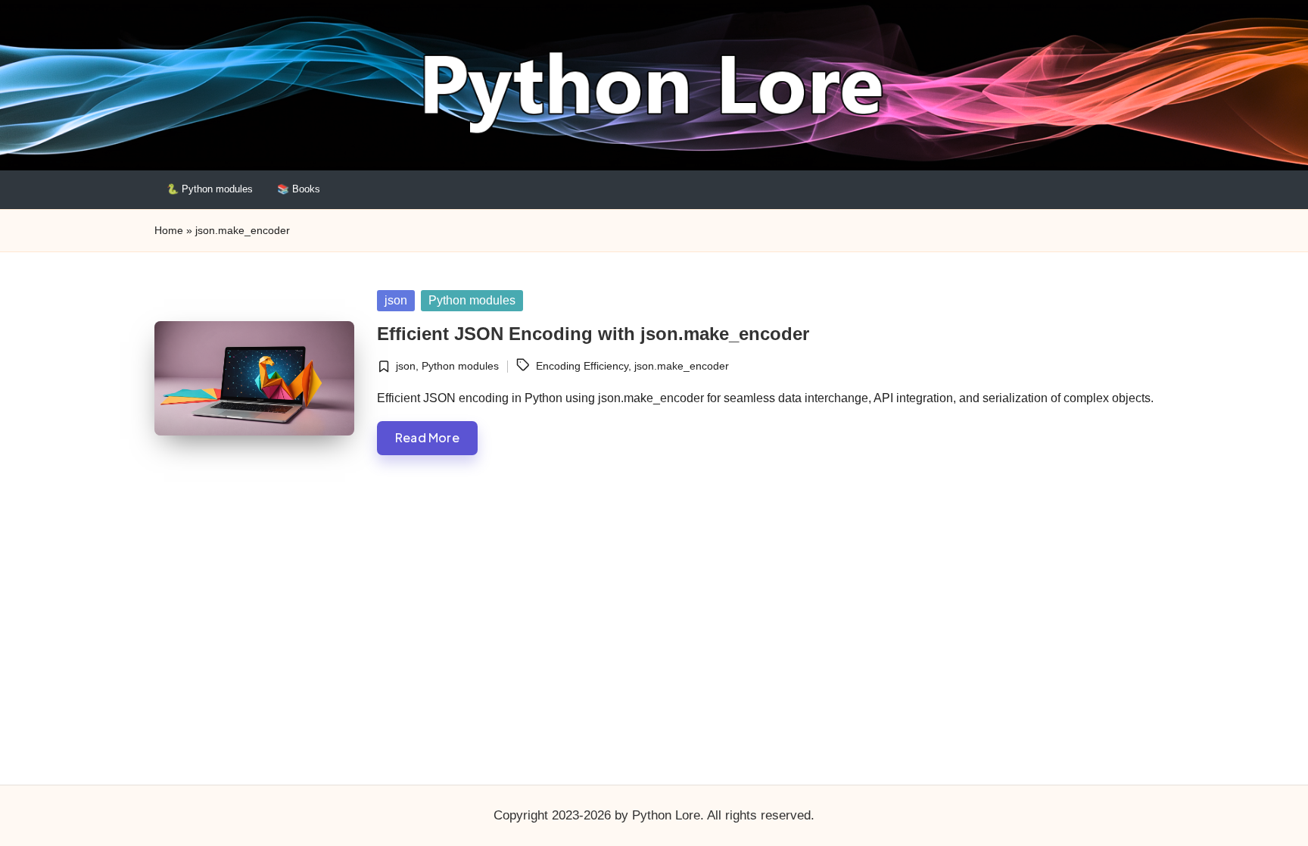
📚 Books (298, 189)
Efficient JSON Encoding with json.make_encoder (593, 333)
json (396, 300)
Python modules (471, 300)
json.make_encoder (681, 366)
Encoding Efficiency (582, 366)
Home (168, 230)
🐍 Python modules (210, 189)
